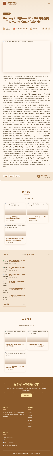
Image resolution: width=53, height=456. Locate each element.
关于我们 (30, 423)
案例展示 (30, 418)
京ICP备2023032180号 (36, 453)
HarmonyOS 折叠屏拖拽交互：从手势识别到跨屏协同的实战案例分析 (17, 261)
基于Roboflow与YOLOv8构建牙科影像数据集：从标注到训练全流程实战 (17, 296)
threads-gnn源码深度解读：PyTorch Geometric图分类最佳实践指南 (14, 217)
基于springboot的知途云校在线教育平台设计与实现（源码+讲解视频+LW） (17, 289)
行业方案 (30, 415)
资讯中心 (7, 9)
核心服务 (30, 412)
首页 (3, 9)
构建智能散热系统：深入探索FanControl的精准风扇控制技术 (36, 345)
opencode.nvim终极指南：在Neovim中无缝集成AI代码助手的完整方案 (15, 239)
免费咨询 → (26, 395)
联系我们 (30, 426)
